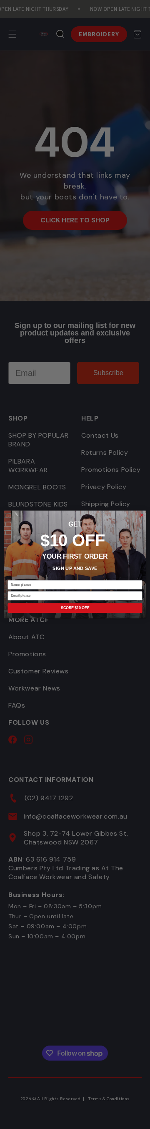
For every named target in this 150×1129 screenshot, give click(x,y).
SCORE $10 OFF (75, 608)
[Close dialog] (141, 515)
